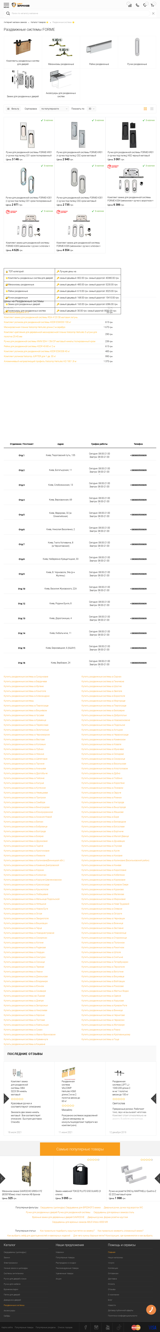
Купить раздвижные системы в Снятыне (102, 957)
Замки (7, 1257)
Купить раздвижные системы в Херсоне (24, 1015)
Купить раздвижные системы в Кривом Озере (105, 884)
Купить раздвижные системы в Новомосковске (106, 720)
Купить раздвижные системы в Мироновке (103, 899)
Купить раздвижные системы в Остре (23, 913)
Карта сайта (7, 1327)
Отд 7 (22, 544)
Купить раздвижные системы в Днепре (24, 1000)
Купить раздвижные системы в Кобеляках (103, 875)
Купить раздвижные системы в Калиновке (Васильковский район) (115, 860)
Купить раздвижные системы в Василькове (104, 763)
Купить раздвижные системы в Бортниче (102, 831)
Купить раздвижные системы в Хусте (101, 850)
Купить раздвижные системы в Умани (23, 971)
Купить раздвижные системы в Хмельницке (26, 1025)
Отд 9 (22, 573)
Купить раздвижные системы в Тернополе (103, 967)
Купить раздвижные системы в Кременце (25, 720)
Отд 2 (22, 470)
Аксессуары (9, 1310)
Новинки (60, 1252)
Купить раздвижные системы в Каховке (102, 855)
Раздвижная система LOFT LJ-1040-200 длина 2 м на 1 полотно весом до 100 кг (121, 1088)
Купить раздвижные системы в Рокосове (103, 986)
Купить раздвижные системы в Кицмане (24, 1044)
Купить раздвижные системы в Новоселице (104, 933)
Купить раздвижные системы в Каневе (101, 865)
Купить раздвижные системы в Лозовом (102, 788)
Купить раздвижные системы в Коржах (24, 870)
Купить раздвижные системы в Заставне (102, 928)
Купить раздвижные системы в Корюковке (103, 879)
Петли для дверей (12, 1294)
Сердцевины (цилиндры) (15, 1252)
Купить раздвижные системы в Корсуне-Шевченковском (33, 879)
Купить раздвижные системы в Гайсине (24, 778)
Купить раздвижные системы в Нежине (24, 754)
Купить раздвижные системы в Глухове (102, 846)
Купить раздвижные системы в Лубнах (24, 749)
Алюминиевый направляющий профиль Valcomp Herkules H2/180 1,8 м (40, 361)
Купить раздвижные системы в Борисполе (103, 696)
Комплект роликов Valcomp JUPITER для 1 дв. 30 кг (30, 356)
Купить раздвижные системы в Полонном (103, 942)
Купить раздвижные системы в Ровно (101, 1029)
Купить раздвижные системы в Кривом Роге (104, 1005)
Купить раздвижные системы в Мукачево (103, 749)
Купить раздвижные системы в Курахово (103, 889)
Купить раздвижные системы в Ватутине (102, 971)
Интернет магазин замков (15, 22)
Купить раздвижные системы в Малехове (103, 894)
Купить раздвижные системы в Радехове (25, 947)
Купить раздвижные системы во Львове (24, 996)
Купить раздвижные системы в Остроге (102, 913)
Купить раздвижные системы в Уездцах (24, 952)
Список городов (65, 1327)
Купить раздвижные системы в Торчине (24, 763)
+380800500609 (138, 455)
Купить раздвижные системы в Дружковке (26, 841)
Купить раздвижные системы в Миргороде (103, 701)
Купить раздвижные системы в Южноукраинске (28, 812)
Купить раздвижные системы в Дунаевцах (103, 841)
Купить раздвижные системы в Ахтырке (102, 730)
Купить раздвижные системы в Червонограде (105, 734)
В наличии (48, 120)
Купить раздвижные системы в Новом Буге (26, 909)
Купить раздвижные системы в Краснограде (26, 884)
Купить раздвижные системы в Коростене (103, 783)
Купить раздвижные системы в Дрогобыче (26, 773)
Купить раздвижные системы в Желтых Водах (105, 991)
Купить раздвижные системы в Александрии (27, 696)
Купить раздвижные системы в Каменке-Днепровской (31, 865)
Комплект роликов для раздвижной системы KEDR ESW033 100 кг (37, 322)
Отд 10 (21, 588)
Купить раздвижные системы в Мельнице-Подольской (32, 899)
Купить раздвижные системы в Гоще (100, 1039)
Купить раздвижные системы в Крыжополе (26, 889)
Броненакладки (11, 1289)
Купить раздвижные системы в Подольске (103, 725)
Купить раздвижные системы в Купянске (25, 788)
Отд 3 (22, 484)
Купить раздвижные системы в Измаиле (24, 855)
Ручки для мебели (12, 1284)
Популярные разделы (46, 1327)
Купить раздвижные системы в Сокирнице (103, 759)
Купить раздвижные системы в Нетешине (25, 904)
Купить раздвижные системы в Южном (24, 986)
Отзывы (112, 1289)
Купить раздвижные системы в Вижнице (102, 923)
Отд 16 (21, 662)
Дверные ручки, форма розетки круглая (108, 1217)
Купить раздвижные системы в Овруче (101, 792)
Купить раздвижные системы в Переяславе (26, 725)
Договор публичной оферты (120, 1310)
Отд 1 (22, 455)
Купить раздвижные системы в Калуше (24, 783)
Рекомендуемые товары (67, 1268)
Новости (112, 1305)
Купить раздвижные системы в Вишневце (103, 976)
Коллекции (113, 1268)
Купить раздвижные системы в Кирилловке (104, 870)
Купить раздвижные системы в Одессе (101, 996)
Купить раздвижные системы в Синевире (25, 991)
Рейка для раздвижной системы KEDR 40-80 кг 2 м (29, 346)
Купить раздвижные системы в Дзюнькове (26, 976)
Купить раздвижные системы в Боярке (23, 836)
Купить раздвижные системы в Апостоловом (105, 768)
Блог (110, 1300)
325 (9, 1198)
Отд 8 (22, 559)
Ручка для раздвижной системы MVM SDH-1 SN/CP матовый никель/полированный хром (49, 341)
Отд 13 (21, 618)
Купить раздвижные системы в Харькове (103, 1000)
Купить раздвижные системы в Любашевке (26, 894)
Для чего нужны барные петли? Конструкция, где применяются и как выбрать (113, 1235)
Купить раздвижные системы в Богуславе (103, 826)
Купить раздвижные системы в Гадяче (23, 846)
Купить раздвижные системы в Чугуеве (24, 715)
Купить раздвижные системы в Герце (23, 928)
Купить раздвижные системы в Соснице (24, 962)
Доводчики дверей (12, 1300)
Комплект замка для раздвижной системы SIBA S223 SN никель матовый (19, 1088)
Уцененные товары (64, 1273)
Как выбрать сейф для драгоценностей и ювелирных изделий (38, 1235)
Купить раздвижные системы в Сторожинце (104, 938)
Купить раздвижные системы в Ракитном (103, 947)
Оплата (111, 1284)
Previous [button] (6, 1098)
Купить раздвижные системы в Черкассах (103, 1020)
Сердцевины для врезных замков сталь (114, 1212)
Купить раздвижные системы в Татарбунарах (105, 962)
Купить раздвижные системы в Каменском (103, 739)
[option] (29, 1098)
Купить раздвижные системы (19, 701)
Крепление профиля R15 (16, 312)
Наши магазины (115, 1257)
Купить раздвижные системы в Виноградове (27, 807)
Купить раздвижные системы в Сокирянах (25, 938)
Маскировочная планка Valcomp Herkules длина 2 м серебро (34, 327)
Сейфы (7, 1316)
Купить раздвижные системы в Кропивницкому (106, 1034)
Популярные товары (65, 1257)
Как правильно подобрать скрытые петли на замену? (67, 1231)
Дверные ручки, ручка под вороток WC (123, 1207)
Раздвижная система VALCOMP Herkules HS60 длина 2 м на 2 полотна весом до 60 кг (71, 1091)
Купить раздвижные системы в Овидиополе (26, 918)
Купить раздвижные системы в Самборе (24, 802)
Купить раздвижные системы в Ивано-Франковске (29, 1034)
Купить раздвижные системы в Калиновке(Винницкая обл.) (34, 860)
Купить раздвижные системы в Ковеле (101, 744)
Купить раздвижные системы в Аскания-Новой (28, 817)
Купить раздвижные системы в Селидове (103, 754)
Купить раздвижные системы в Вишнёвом (25, 710)
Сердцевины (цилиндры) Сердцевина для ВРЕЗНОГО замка (70, 1207)
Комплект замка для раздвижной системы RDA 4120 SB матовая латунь (41, 317)
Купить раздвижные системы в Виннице (102, 1010)
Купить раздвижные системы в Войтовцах (103, 981)
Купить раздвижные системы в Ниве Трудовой (105, 904)
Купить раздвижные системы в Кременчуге (26, 1039)
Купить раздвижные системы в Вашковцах (26, 923)
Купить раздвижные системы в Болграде (25, 831)
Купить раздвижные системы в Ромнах (102, 797)
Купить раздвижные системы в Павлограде (26, 705)
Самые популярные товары (80, 1149)
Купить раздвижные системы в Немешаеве (26, 792)
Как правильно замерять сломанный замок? (120, 1231)
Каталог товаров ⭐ (39, 22)
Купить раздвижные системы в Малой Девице (105, 836)
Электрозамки (11, 1263)
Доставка (112, 1279)
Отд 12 (21, 603)
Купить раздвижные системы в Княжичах (25, 875)
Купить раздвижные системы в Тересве (24, 967)
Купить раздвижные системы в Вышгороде (104, 807)
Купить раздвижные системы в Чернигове (103, 1015)
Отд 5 (22, 514)
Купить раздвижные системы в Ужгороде (103, 802)
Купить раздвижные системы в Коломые (25, 744)
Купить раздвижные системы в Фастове (24, 739)
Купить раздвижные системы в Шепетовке (25, 759)
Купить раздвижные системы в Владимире (26, 981)
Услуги (111, 1263)
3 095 (63, 1198)
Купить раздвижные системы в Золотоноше (26, 730)
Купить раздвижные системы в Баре (100, 817)
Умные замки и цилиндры (16, 1268)
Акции (58, 1279)
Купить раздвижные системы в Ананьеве (25, 768)
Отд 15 (21, 647)
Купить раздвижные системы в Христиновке (26, 850)
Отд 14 (21, 633)
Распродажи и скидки (66, 1263)
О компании (113, 1294)
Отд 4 (22, 499)
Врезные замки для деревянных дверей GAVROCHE (58, 1217)
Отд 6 (22, 529)
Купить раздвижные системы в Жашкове (102, 812)
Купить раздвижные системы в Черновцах (103, 918)
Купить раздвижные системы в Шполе (101, 952)
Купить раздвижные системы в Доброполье (104, 715)
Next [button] (153, 1098)
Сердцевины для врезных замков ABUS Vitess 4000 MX (80, 1222)
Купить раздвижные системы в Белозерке (103, 710)
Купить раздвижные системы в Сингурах (25, 957)
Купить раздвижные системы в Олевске (102, 909)
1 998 (117, 1198)
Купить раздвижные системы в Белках (23, 821)
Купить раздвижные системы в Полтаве (24, 1020)
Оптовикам (113, 1273)
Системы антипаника (13, 1273)
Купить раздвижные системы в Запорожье (26, 1005)
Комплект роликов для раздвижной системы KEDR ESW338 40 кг (37, 351)
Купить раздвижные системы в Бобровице (25, 826)
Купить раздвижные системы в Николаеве (25, 1010)
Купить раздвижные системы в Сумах (23, 1029)
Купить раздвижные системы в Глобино (102, 778)
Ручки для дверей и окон (15, 1279)
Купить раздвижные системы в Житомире (103, 1025)
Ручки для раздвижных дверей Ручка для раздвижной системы (58, 1212)
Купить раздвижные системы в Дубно (101, 773)
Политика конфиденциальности (122, 1316)
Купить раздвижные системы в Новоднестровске (29, 933)
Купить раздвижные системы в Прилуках (25, 797)
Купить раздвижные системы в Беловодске (104, 821)
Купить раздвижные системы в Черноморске (27, 734)
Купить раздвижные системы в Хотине (23, 942)
